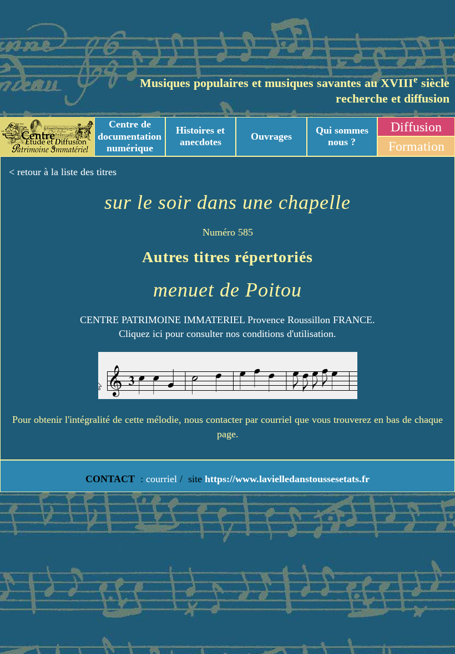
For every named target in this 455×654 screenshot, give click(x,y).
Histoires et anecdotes (200, 136)
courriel (161, 478)
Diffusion (416, 127)
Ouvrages (271, 136)
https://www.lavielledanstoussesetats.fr (286, 478)
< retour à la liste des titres (63, 171)
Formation (416, 146)
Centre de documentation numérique (129, 136)
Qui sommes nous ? (342, 136)
